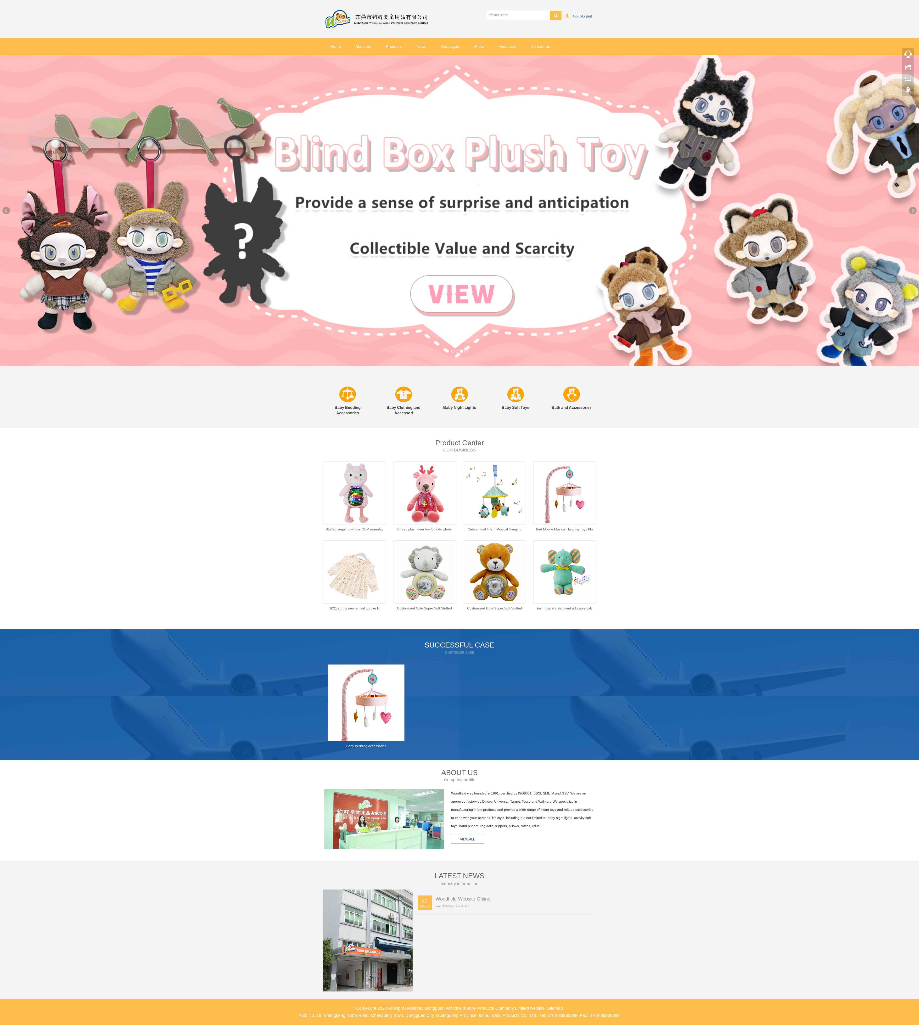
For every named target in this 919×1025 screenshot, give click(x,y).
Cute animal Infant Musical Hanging (494, 505)
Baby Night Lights (459, 384)
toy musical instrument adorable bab (564, 584)
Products (394, 46)
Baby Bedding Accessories (366, 722)
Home (335, 46)
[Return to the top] (908, 92)
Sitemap (555, 984)
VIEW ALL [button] (467, 815)
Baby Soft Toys (515, 384)
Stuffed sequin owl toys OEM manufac (354, 505)
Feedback (507, 46)
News (421, 46)
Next (913, 199)
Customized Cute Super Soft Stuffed (424, 584)
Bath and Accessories (572, 384)
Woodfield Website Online (463, 875)
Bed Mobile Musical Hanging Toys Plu (564, 505)
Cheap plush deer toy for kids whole (424, 505)
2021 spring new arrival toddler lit (354, 584)
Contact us (540, 46)
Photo (479, 46)
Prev (6, 199)
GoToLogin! (582, 15)
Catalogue (450, 46)
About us (363, 46)
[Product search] (555, 15)
